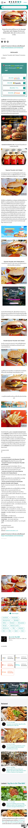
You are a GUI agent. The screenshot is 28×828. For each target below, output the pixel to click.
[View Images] (5, 601)
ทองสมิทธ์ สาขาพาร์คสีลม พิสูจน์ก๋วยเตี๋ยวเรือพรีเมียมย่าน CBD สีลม (16, 724)
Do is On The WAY (10, 722)
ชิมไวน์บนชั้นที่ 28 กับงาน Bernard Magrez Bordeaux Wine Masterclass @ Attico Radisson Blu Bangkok (16, 770)
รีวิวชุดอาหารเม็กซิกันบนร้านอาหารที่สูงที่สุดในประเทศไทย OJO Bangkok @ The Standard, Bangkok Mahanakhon (16, 805)
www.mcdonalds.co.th (12, 530)
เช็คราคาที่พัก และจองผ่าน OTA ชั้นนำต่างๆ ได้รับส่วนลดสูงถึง (14, 68)
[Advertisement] (14, 557)
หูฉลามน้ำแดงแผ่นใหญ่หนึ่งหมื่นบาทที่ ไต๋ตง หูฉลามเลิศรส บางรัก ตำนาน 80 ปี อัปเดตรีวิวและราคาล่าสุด (15, 747)
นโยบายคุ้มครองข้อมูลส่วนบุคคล (15, 822)
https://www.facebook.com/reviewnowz (12, 48)
